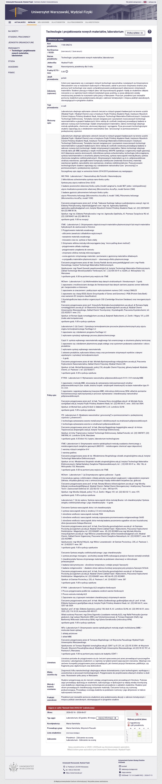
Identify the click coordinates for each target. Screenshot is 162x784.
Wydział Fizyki (67, 63)
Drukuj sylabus (133, 33)
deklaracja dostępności (129, 769)
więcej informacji (105, 718)
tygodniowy (135, 723)
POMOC (11, 72)
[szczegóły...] (141, 714)
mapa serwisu (126, 772)
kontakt (124, 766)
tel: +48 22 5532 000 (73, 770)
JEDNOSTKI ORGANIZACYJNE (21, 42)
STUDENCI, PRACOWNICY (19, 37)
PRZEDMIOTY (14, 48)
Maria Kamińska (73, 723)
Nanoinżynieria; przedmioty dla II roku (77, 66)
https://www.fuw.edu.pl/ (74, 773)
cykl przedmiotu (137, 725)
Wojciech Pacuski (88, 728)
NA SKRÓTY (13, 31)
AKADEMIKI (13, 67)
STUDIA (11, 61)
